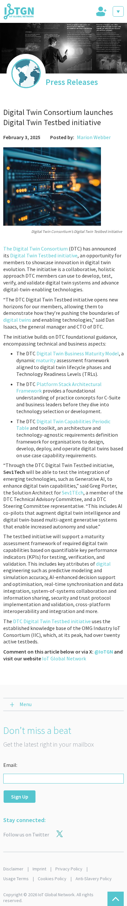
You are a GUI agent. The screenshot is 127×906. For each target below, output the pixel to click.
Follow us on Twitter (26, 834)
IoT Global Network (64, 658)
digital (103, 563)
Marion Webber (94, 137)
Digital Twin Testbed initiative (44, 255)
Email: (10, 765)
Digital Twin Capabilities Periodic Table (63, 424)
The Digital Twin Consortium (35, 248)
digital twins (17, 319)
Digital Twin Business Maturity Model (77, 353)
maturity (46, 360)
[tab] (100, 11)
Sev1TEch (72, 492)
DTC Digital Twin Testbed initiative (52, 621)
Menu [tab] (26, 704)
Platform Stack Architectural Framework (59, 387)
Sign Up (19, 796)
